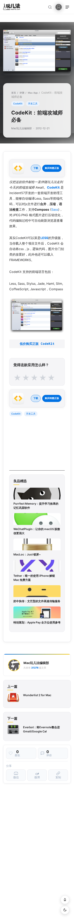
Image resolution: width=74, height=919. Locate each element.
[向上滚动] (65, 899)
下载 (35, 167)
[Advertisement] (38, 446)
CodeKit (17, 103)
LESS (44, 238)
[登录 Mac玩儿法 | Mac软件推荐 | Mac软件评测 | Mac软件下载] (58, 6)
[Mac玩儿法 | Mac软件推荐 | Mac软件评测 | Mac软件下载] (12, 7)
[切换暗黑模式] (65, 910)
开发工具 (32, 103)
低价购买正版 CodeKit (37, 344)
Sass (54, 209)
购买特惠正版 (52, 167)
